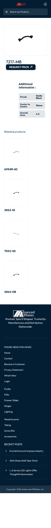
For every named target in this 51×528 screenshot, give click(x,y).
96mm (39, 105)
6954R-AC (11, 169)
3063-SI (9, 210)
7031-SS (10, 251)
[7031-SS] (16, 234)
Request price (19, 67)
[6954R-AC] (16, 152)
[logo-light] (23, 311)
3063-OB (10, 292)
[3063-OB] (16, 275)
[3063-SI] (16, 193)
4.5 (37, 114)
